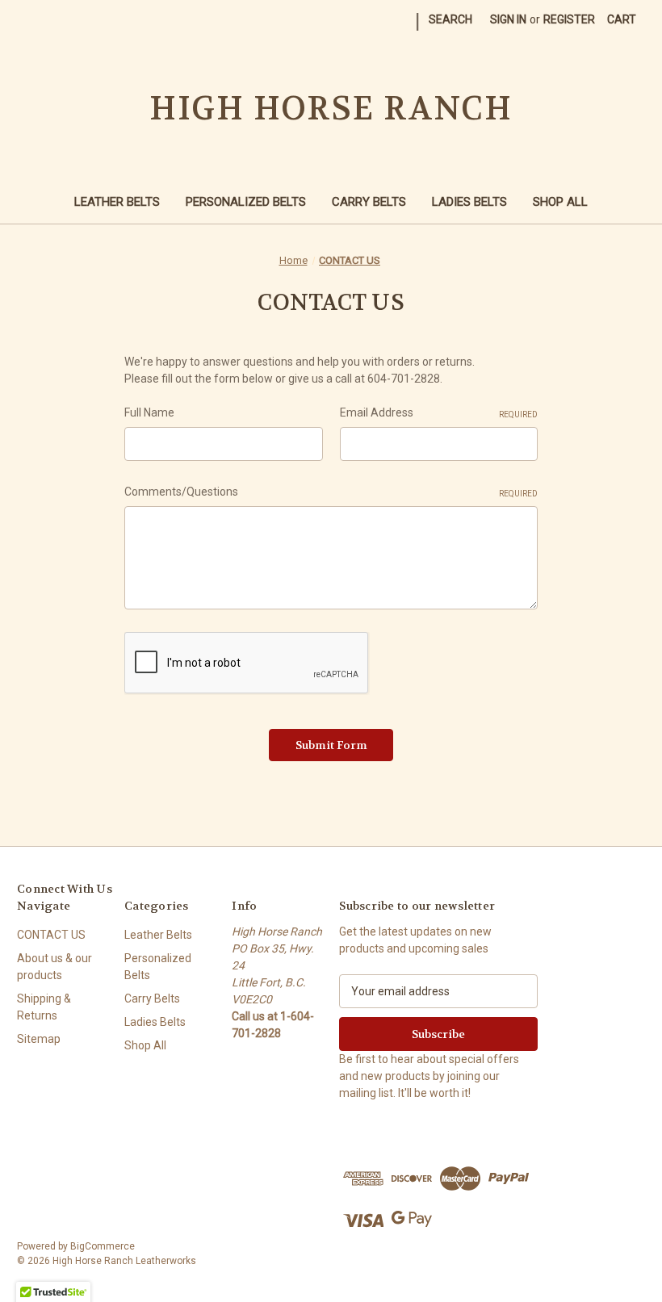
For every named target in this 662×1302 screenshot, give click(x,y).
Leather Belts (117, 202)
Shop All (560, 202)
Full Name (149, 412)
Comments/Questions (331, 491)
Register (569, 19)
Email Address (439, 412)
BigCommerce (102, 1246)
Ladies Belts (469, 202)
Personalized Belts (246, 202)
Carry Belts (369, 202)
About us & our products (54, 967)
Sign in (508, 19)
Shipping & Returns (44, 1007)
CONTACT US (51, 934)
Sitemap (39, 1038)
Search (450, 19)
